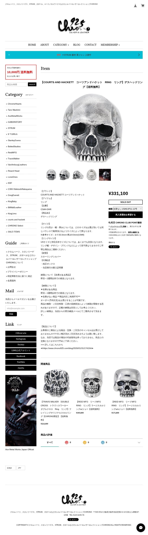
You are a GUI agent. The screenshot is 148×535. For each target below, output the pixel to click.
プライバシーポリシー (18, 271)
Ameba (21, 368)
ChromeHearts (14, 104)
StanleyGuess (14, 140)
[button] (61, 45)
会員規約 (12, 280)
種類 (111, 209)
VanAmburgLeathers (17, 164)
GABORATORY (15, 122)
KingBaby (12, 201)
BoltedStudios (14, 146)
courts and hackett (16, 219)
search (32, 84)
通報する (112, 242)
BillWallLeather (14, 207)
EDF (10, 183)
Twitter (20, 344)
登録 (11, 314)
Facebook (21, 356)
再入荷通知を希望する (125, 215)
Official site (21, 333)
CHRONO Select (15, 225)
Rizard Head (13, 171)
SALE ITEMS (14, 232)
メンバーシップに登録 (118, 226)
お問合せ (12, 267)
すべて (50, 442)
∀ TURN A (12, 134)
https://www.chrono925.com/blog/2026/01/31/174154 (67, 348)
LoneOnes (12, 177)
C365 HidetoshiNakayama (20, 189)
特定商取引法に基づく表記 (20, 276)
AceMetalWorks (15, 116)
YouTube (21, 362)
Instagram (21, 339)
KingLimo (12, 213)
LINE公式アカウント (21, 350)
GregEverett (13, 195)
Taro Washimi (14, 110)
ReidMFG (12, 152)
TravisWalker (14, 158)
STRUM (11, 128)
